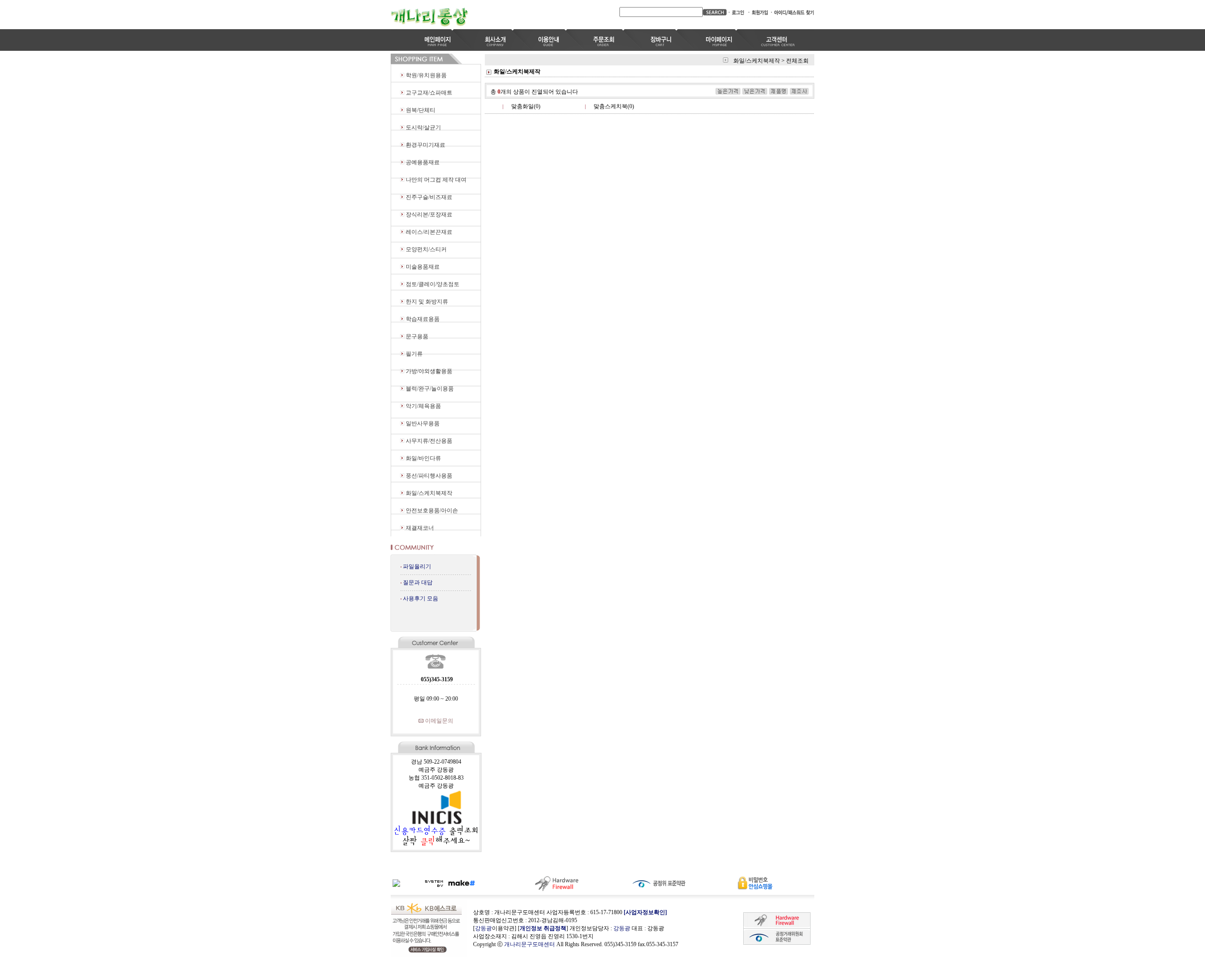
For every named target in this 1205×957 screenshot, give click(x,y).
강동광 (483, 928)
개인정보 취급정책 (543, 928)
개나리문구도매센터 (529, 944)
